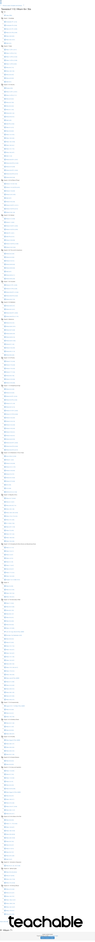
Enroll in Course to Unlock (47, 938)
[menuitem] (1, 3)
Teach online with (4, 921)
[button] (1, 1)
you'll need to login (53, 935)
